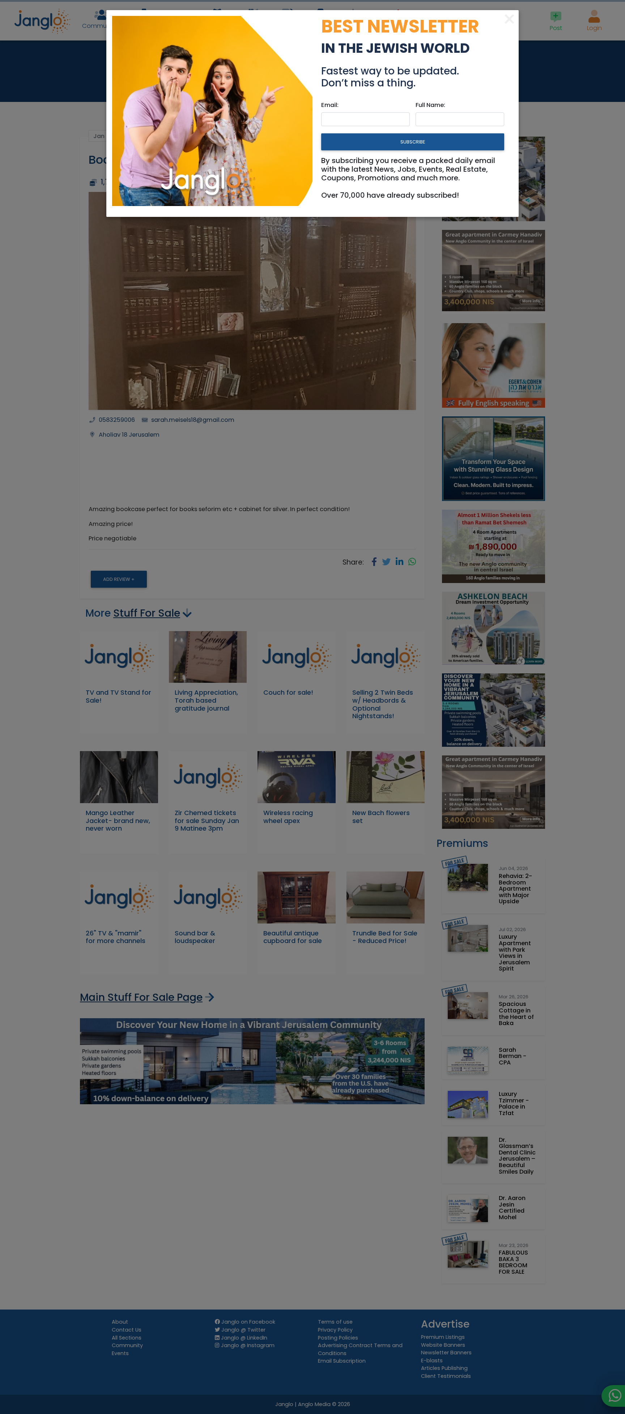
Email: (330, 105)
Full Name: (430, 105)
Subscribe (412, 141)
